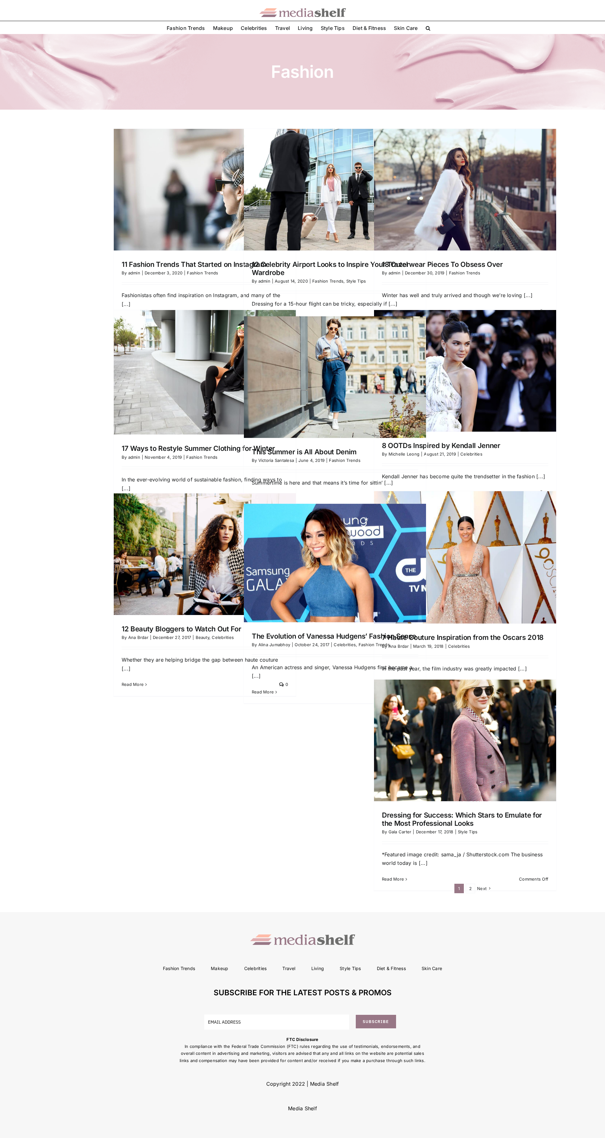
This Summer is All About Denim (304, 452)
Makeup (219, 968)
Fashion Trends (202, 272)
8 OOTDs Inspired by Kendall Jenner (441, 445)
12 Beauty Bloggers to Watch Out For (181, 629)
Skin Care (432, 968)
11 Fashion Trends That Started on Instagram (194, 264)
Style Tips (356, 281)
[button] (428, 27)
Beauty (202, 637)
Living (317, 968)
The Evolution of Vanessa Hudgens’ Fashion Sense (334, 636)
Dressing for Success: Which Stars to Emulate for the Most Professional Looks (462, 819)
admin (134, 272)
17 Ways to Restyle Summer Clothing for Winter (199, 448)
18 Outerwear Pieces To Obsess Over (442, 264)
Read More (133, 684)
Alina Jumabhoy (274, 644)
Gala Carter (400, 831)
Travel (288, 968)
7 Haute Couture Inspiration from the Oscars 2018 (463, 637)
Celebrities (471, 454)
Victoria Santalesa (276, 460)
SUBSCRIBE (376, 1021)
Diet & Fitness (391, 968)
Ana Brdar (138, 637)
